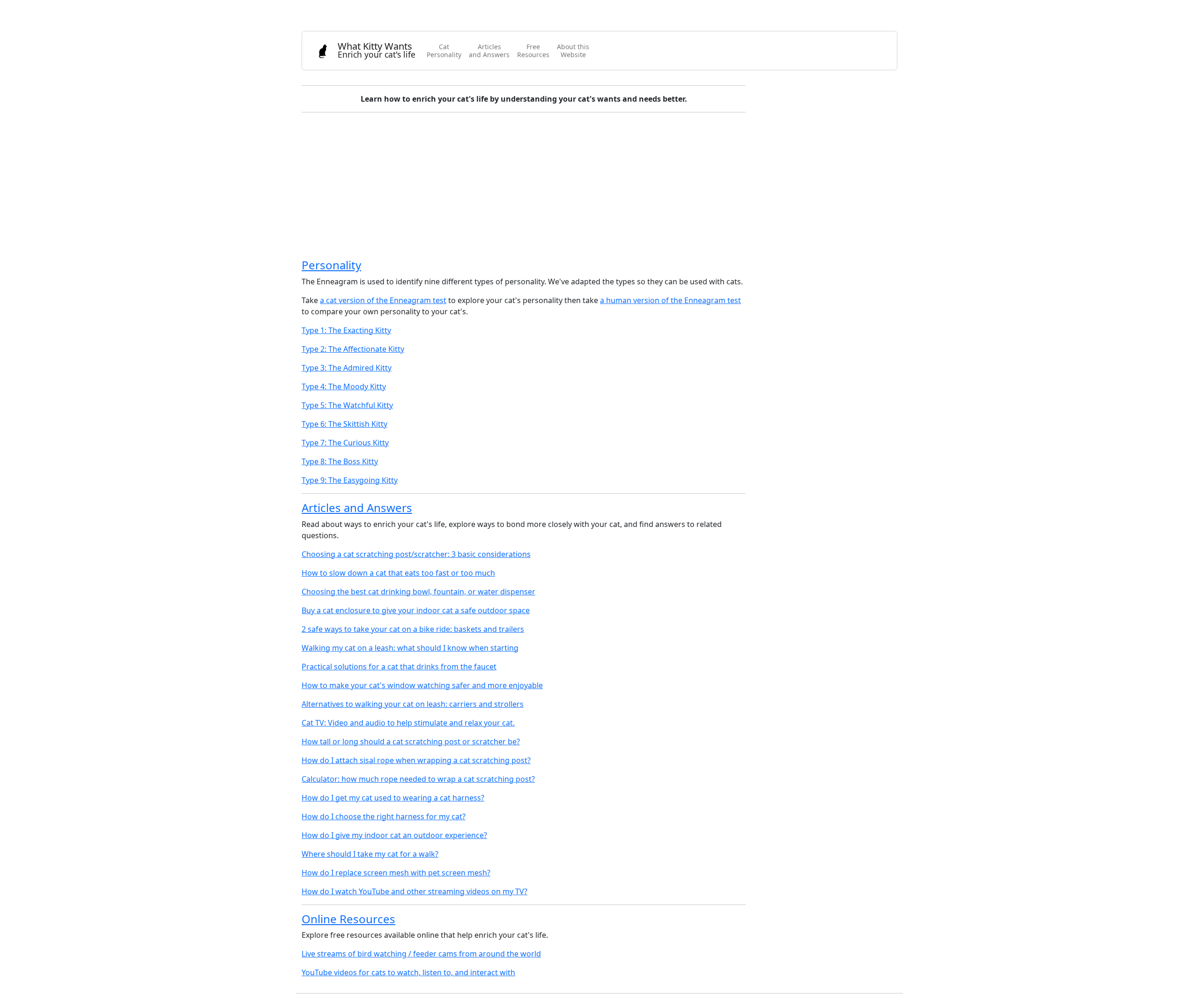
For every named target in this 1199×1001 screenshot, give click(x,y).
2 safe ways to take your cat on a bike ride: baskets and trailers (413, 629)
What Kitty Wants (376, 50)
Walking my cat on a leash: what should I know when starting (410, 648)
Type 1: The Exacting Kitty (346, 330)
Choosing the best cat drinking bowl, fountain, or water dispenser (418, 591)
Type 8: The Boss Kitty (340, 461)
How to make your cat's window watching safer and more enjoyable (422, 685)
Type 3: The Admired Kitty (347, 368)
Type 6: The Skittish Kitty (344, 424)
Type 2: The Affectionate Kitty (353, 349)
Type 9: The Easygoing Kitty (350, 480)
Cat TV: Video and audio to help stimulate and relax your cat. (408, 723)
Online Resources (348, 919)
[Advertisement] (583, 185)
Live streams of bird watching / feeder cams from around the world (421, 954)
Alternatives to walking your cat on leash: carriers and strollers (413, 704)
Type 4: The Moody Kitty (344, 386)
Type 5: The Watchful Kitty (347, 405)
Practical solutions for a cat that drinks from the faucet (399, 666)
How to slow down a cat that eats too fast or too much (398, 573)
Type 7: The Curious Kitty (345, 442)
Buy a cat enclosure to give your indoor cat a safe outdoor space (416, 610)
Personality (331, 265)
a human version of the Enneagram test (670, 300)
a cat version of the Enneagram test (383, 300)
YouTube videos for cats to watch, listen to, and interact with (408, 972)
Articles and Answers (357, 507)
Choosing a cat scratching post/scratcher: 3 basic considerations (416, 554)
